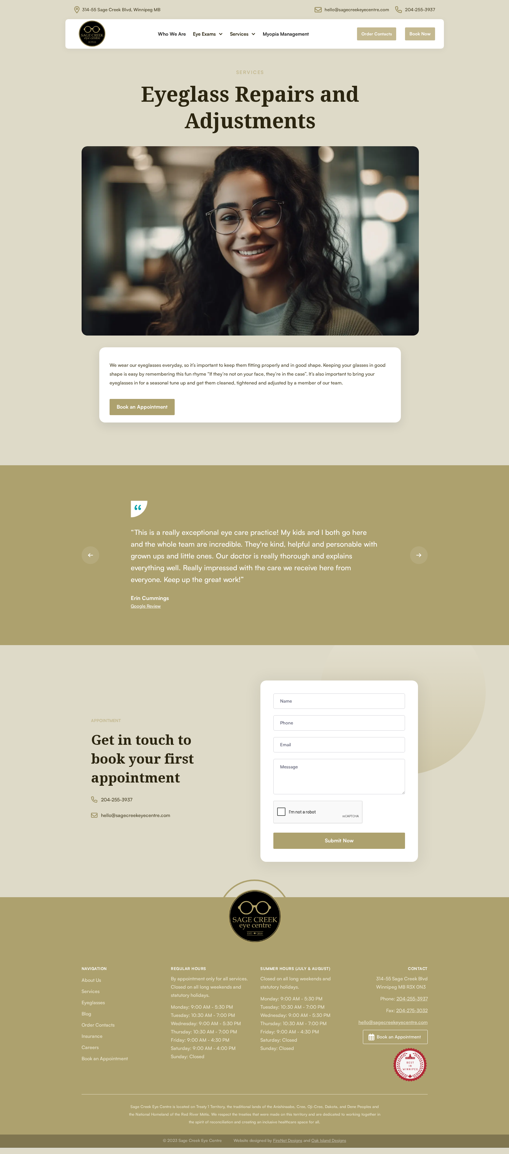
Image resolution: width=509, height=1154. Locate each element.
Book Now (420, 34)
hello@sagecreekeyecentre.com (393, 1022)
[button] (208, 34)
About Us (91, 980)
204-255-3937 (412, 999)
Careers (90, 1047)
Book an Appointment (142, 407)
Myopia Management (286, 34)
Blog (86, 1014)
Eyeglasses (93, 1002)
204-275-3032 (412, 1010)
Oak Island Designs (328, 1140)
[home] (92, 34)
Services (91, 991)
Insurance (92, 1036)
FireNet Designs (287, 1140)
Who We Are (172, 34)
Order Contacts (376, 33)
